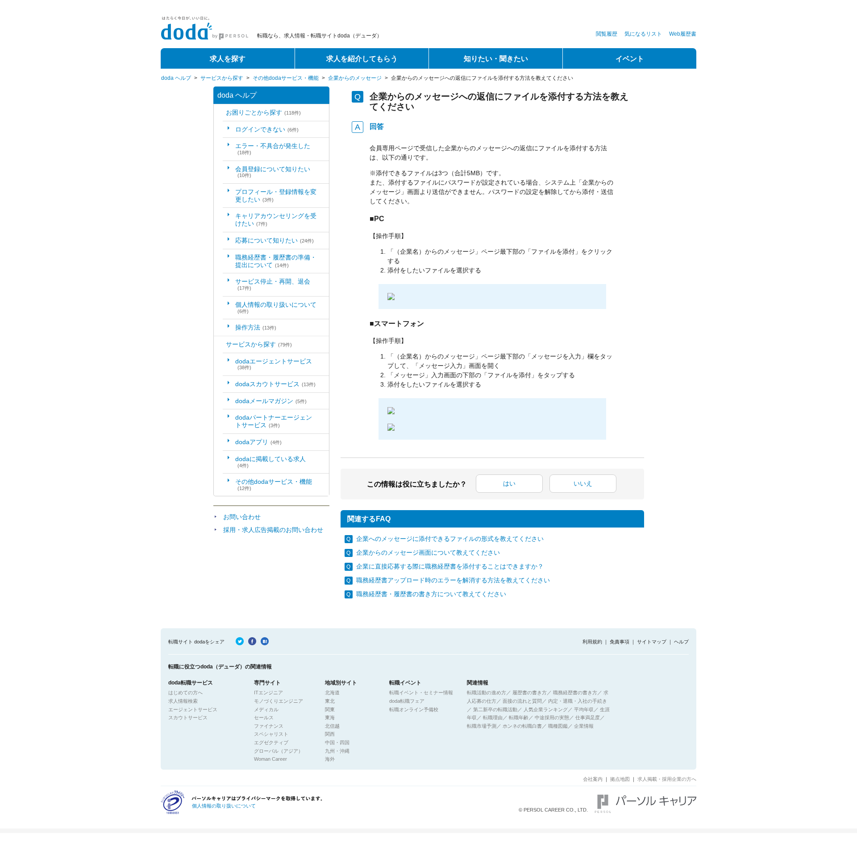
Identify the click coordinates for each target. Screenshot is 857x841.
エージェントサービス (192, 709)
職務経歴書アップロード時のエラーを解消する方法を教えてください (453, 580)
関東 (330, 709)
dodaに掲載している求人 (270, 461)
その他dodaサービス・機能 (286, 78)
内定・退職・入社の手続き (577, 701)
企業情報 (584, 726)
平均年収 (584, 709)
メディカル (266, 709)
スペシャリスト (271, 734)
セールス (264, 717)
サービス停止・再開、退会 (272, 284)
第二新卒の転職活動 (495, 709)
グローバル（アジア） (278, 751)
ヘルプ (681, 641)
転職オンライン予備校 (413, 709)
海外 (330, 759)
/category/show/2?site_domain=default (220, 344)
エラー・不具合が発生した (272, 148)
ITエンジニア (268, 692)
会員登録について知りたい (272, 171)
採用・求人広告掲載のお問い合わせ (273, 529)
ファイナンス (268, 726)
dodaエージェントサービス (273, 364)
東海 (330, 717)
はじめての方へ (185, 692)
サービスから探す (221, 78)
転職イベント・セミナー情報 (421, 692)
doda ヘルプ (176, 78)
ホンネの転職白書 (522, 726)
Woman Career (270, 759)
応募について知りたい (274, 240)
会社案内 (593, 779)
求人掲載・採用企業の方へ (666, 779)
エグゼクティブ (271, 742)
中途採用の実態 (552, 717)
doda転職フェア (406, 701)
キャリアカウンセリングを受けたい (275, 219)
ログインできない (267, 129)
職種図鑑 (558, 726)
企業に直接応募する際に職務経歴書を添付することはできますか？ (450, 566)
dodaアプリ (258, 441)
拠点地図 (620, 779)
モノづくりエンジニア (278, 701)
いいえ (583, 483)
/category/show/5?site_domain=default (220, 112)
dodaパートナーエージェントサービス (273, 421)
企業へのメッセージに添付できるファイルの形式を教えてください (450, 538)
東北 (330, 701)
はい (509, 483)
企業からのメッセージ (355, 78)
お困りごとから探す (263, 112)
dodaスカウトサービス (275, 384)
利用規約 (592, 641)
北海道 (332, 692)
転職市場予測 (481, 726)
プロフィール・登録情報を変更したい (275, 195)
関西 (330, 734)
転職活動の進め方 (486, 692)
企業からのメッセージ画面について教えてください (428, 552)
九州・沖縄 (337, 751)
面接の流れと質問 (522, 701)
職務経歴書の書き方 (575, 692)
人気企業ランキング (546, 709)
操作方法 (255, 327)
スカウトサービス (188, 717)
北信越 (332, 726)
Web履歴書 (682, 34)
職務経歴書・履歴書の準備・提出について (275, 261)
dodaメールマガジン (271, 400)
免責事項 (619, 641)
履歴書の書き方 (529, 692)
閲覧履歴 (606, 34)
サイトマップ (651, 641)
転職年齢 (518, 717)
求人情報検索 (183, 701)
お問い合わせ (242, 516)
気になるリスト (643, 34)
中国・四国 (337, 742)
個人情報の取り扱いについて (275, 307)
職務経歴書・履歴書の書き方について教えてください (431, 594)
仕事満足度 (587, 717)
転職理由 (493, 717)
